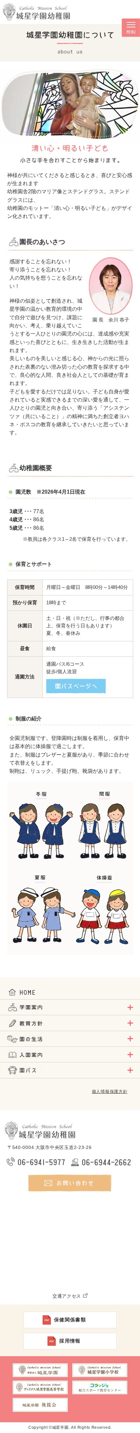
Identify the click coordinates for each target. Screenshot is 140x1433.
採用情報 (70, 1341)
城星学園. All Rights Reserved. (82, 1427)
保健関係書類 (70, 1319)
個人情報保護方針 (110, 1091)
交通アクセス (66, 1296)
